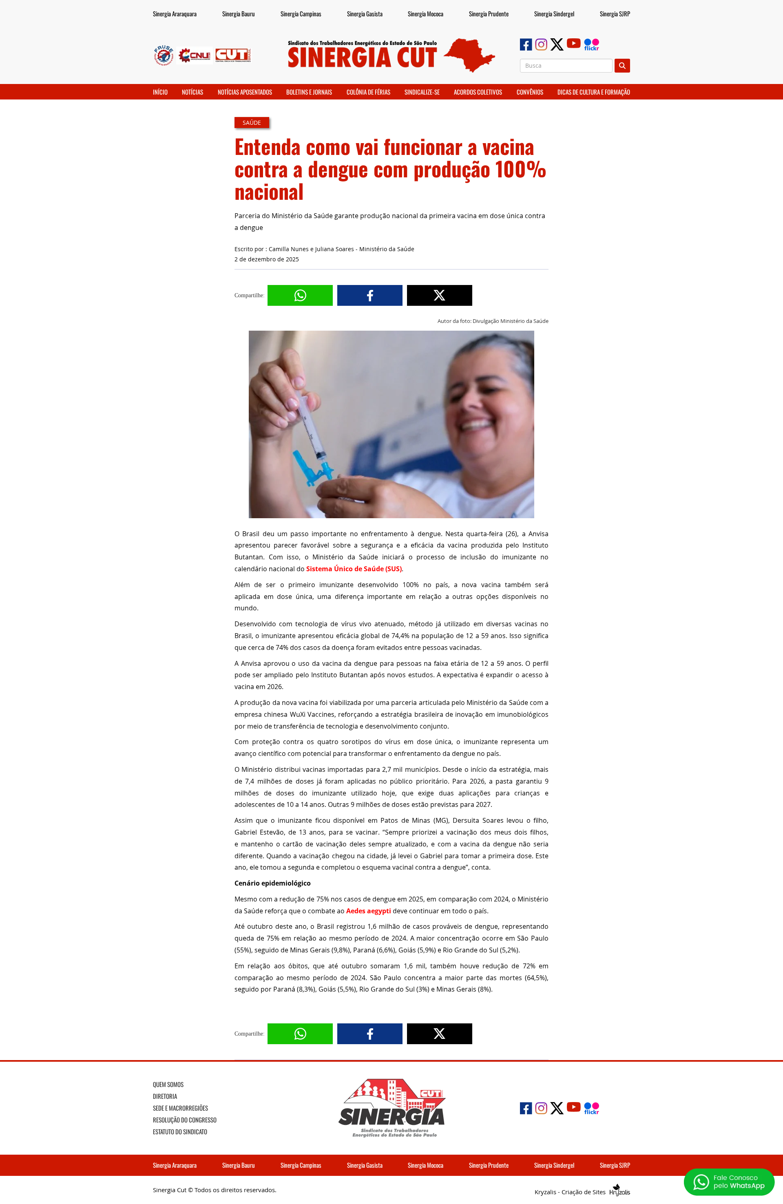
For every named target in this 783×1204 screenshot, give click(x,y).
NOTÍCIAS (192, 91)
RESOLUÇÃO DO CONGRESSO (185, 1119)
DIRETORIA (165, 1095)
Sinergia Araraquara (175, 13)
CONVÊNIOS (530, 91)
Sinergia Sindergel (554, 13)
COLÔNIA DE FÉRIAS (368, 91)
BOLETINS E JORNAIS (309, 91)
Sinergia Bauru (238, 13)
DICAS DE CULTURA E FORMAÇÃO (593, 91)
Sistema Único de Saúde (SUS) (354, 568)
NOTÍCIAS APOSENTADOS (245, 91)
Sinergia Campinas (301, 13)
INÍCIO (160, 91)
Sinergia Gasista (365, 13)
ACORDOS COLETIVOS (478, 91)
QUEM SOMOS (168, 1084)
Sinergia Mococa (425, 13)
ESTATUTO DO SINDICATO (180, 1131)
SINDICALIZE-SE (422, 91)
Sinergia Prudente (489, 13)
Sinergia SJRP (615, 13)
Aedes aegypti (368, 910)
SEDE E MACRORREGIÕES (180, 1107)
